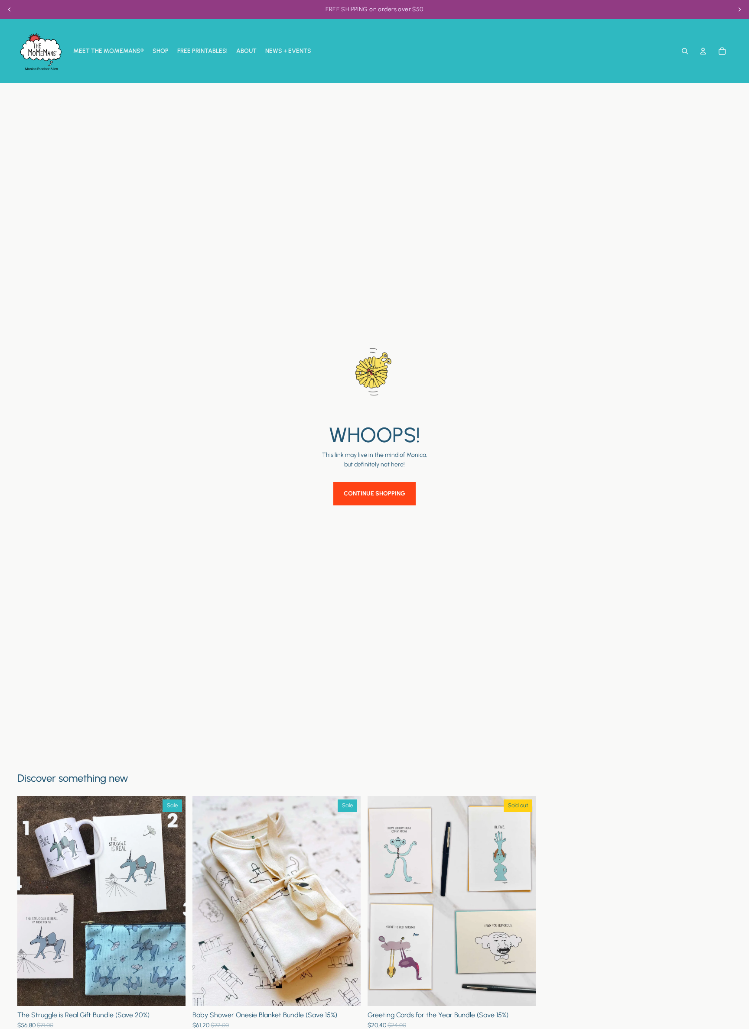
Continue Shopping (374, 493)
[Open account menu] (703, 51)
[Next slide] (739, 9)
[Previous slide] (9, 9)
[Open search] (684, 51)
